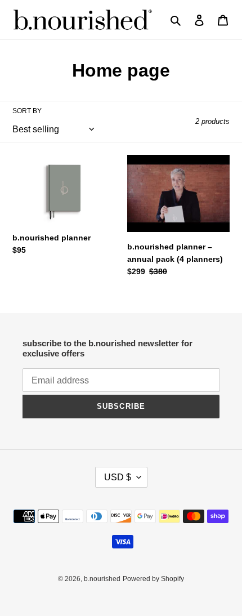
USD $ (117, 477)
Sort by (27, 111)
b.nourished (102, 579)
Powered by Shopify (153, 579)
